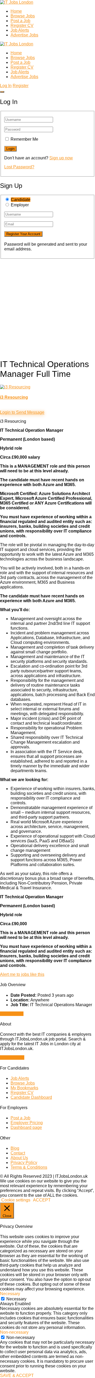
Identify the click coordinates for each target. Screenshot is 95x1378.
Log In (6, 85)
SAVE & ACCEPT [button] (17, 1375)
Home (16, 11)
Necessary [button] (10, 1293)
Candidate (20, 199)
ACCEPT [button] (42, 1200)
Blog (15, 1148)
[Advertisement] (47, 306)
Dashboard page (26, 1127)
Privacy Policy (24, 1162)
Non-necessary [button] (14, 1332)
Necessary (16, 1299)
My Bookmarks (24, 1088)
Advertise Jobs (24, 35)
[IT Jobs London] (16, 2)
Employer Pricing (27, 1122)
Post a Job (20, 20)
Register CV (22, 25)
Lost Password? (19, 167)
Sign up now (61, 158)
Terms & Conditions (29, 1167)
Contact (18, 1153)
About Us (19, 1158)
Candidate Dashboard (31, 1097)
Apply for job (11, 1013)
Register (20, 85)
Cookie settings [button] (15, 1200)
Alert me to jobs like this (22, 974)
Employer (20, 205)
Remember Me (24, 139)
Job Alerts (20, 30)
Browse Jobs (23, 16)
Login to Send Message (22, 412)
